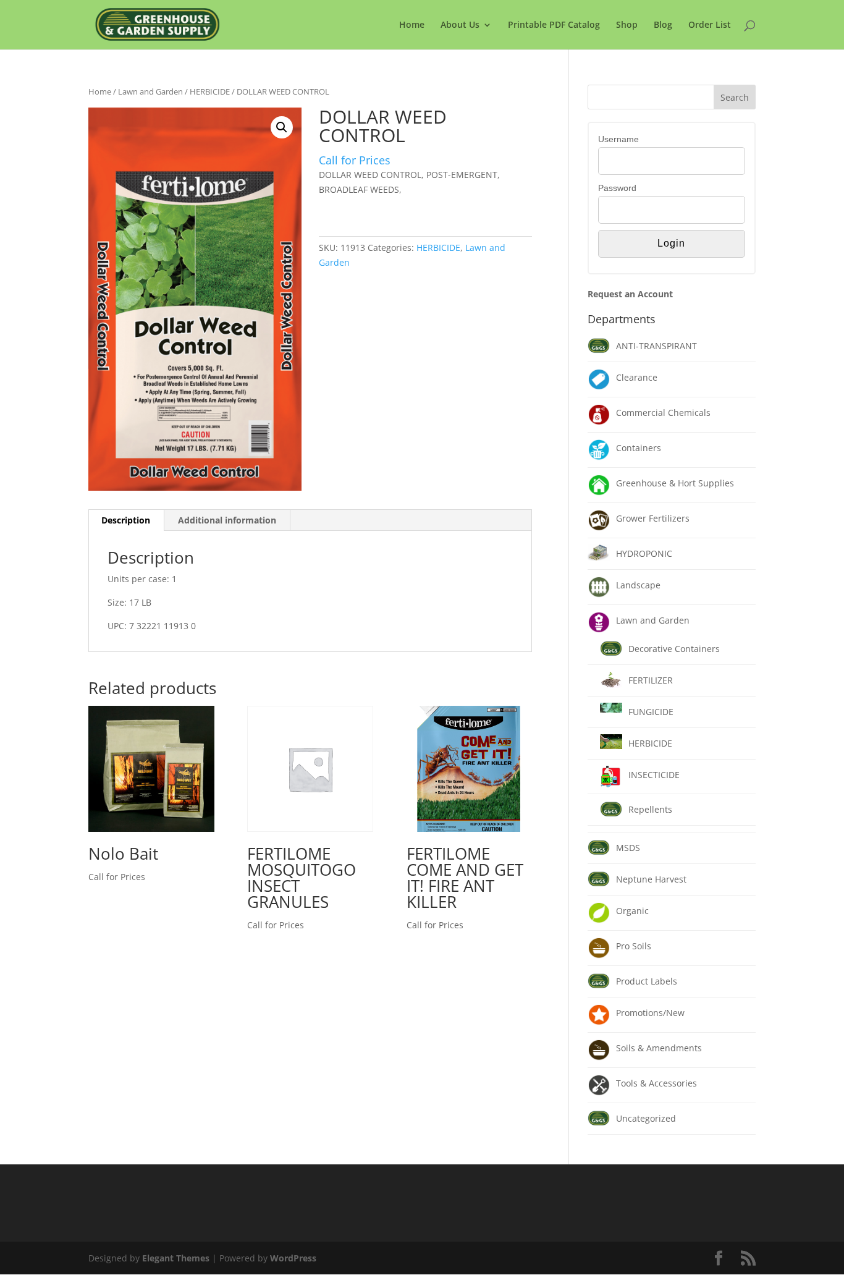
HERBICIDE (210, 91)
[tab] (126, 520)
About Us (460, 25)
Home (411, 25)
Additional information (227, 520)
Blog (663, 25)
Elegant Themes (175, 1258)
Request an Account (630, 294)
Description (125, 520)
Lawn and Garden (150, 91)
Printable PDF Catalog (554, 25)
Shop (627, 25)
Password (617, 188)
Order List (709, 25)
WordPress (293, 1258)
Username (618, 139)
